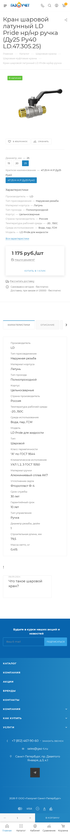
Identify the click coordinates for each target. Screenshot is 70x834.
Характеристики (19, 325)
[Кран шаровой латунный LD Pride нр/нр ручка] (35, 104)
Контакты (11, 699)
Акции (8, 681)
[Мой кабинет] (56, 6)
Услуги (8, 727)
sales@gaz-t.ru (37, 748)
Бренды (9, 690)
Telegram (35, 773)
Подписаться (56, 641)
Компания (11, 672)
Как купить (12, 718)
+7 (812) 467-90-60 (25, 740)
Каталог (10, 663)
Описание (47, 325)
